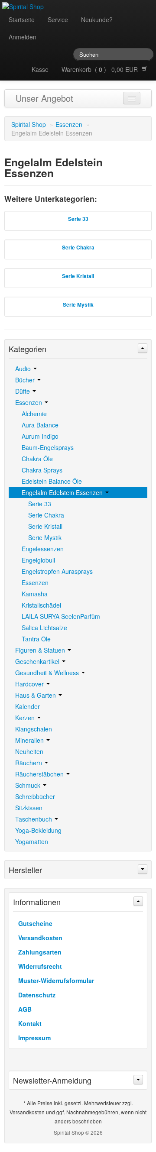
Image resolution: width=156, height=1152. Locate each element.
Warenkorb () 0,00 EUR (101, 69)
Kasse (40, 69)
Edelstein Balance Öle (52, 481)
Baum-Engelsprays (48, 447)
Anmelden (22, 36)
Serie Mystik (45, 537)
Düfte (23, 391)
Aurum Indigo (40, 436)
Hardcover (30, 684)
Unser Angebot (44, 98)
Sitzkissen (28, 807)
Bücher (25, 379)
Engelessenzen (43, 548)
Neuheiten (29, 751)
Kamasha (35, 593)
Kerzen (25, 717)
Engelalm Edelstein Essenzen (63, 492)
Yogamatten (31, 841)
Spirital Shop (28, 124)
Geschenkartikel (38, 661)
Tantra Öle (36, 638)
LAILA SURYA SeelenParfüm (61, 616)
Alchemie (34, 413)
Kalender (27, 706)
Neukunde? (97, 19)
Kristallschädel (41, 605)
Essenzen (68, 124)
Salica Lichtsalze (44, 627)
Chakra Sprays (42, 470)
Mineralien (30, 740)
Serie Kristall (45, 526)
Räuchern (29, 762)
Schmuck (28, 785)
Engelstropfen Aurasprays (57, 571)
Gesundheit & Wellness (48, 672)
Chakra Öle (37, 458)
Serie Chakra (46, 515)
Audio (23, 368)
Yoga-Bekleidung (38, 830)
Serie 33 (39, 503)
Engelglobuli (38, 560)
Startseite (22, 19)
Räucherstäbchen (40, 774)
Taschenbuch (34, 819)
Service (58, 19)
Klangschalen (33, 729)
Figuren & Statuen (41, 650)
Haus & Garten (36, 695)
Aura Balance (40, 425)
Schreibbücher (35, 796)
